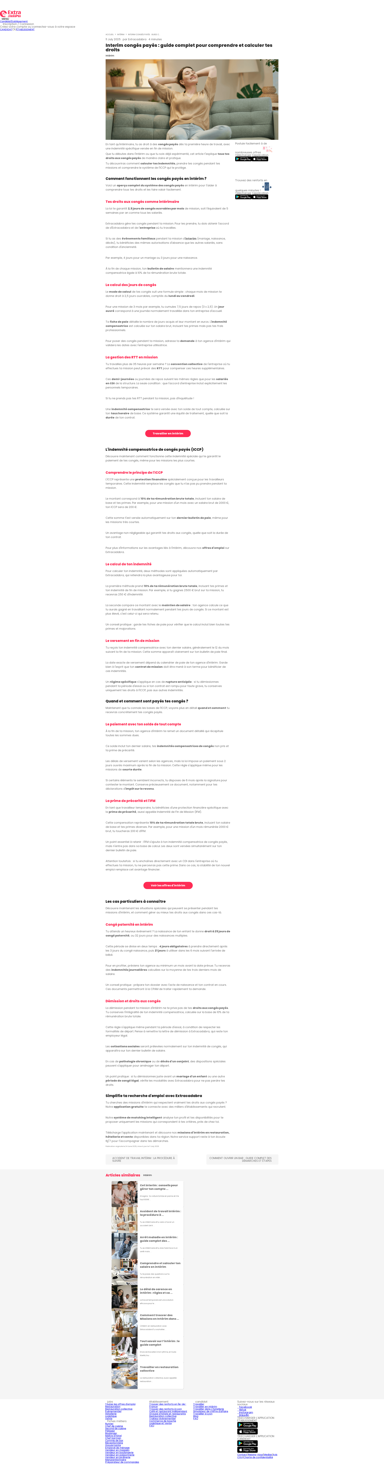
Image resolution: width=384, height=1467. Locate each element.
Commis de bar (114, 1440)
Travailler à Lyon (202, 1413)
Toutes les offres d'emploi (120, 1404)
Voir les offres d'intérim (168, 885)
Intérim (120, 34)
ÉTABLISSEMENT (25, 29)
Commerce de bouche (162, 1421)
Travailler (198, 1404)
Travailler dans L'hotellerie (208, 1409)
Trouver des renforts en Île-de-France (167, 1405)
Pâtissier (110, 1431)
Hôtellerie (111, 1413)
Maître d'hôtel (113, 1435)
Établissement (19, 21)
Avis (275, 1454)
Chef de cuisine (114, 1426)
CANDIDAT (6, 29)
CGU (240, 1457)
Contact (242, 1454)
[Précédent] (107, 1285)
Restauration (112, 1406)
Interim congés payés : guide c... (144, 34)
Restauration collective (118, 1409)
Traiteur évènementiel (162, 1418)
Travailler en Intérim (205, 1406)
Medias (268, 1454)
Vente (108, 1418)
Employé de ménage (117, 1447)
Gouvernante (113, 1445)
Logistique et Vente (160, 1423)
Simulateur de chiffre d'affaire (210, 1411)
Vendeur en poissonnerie (119, 1455)
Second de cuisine (115, 1428)
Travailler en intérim (168, 433)
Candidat (5, 21)
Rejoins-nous (255, 1454)
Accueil (110, 34)
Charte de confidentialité (258, 1457)
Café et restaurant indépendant (168, 1411)
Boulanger (111, 1433)
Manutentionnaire (115, 1459)
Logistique (111, 1416)
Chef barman (113, 1438)
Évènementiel (113, 1411)
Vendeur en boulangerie (119, 1452)
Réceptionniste (114, 1443)
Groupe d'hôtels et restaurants (167, 1413)
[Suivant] (277, 1285)
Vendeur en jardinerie (117, 1457)
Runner (109, 1423)
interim (190, 238)
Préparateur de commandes (122, 1462)
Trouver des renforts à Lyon (165, 1409)
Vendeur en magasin (117, 1450)
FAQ (151, 1426)
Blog (195, 1416)
